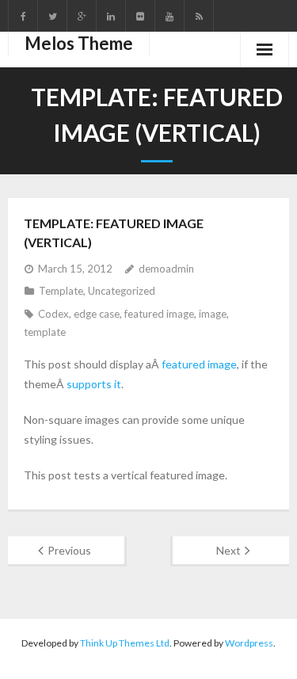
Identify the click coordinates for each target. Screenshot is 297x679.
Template (61, 290)
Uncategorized (121, 290)
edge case (97, 313)
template (45, 332)
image (213, 313)
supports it (94, 384)
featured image (159, 313)
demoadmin (166, 268)
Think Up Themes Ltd (124, 643)
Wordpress (249, 643)
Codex (53, 313)
